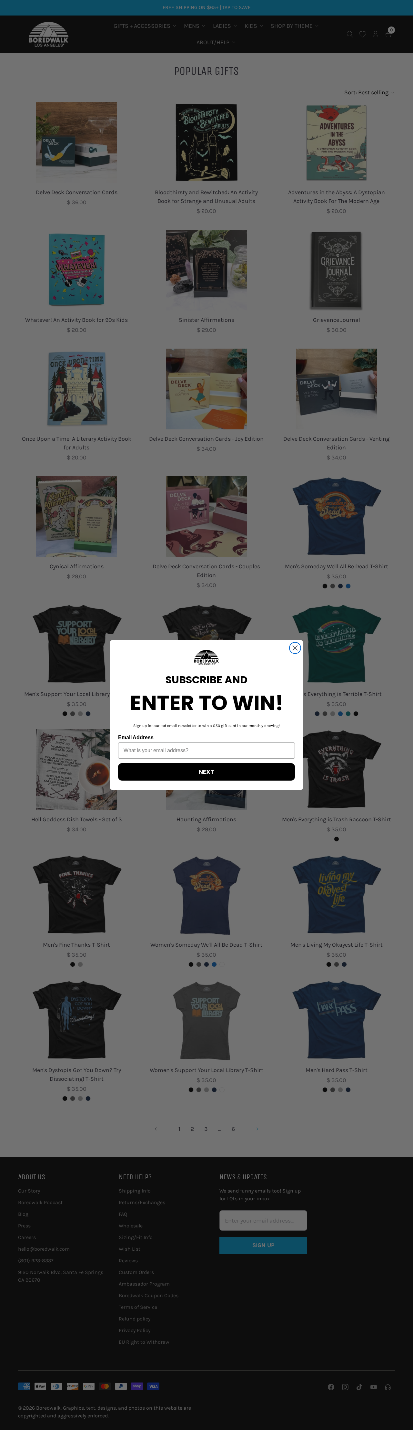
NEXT (206, 772)
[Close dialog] (295, 648)
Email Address (136, 737)
